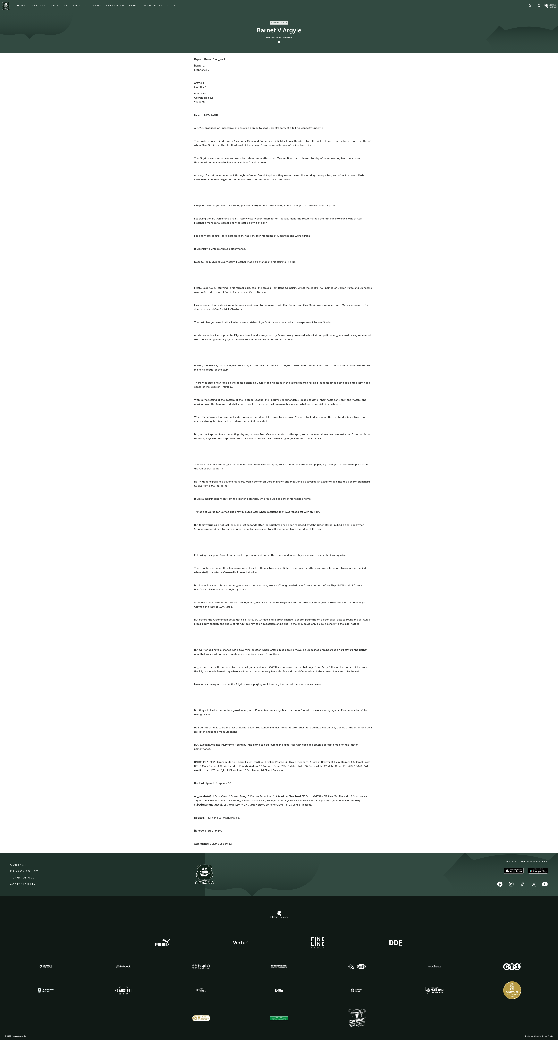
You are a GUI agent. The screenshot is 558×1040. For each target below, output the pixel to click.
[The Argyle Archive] (279, 1018)
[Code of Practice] (512, 990)
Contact (18, 864)
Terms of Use (22, 877)
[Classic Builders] (279, 915)
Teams (96, 6)
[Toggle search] (539, 6)
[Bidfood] (201, 990)
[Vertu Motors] (240, 942)
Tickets (79, 6)
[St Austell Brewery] (124, 990)
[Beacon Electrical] (46, 966)
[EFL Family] (201, 1018)
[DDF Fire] (396, 943)
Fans (133, 6)
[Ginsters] (357, 966)
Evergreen (115, 6)
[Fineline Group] (318, 943)
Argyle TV (59, 6)
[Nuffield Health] (357, 990)
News (21, 6)
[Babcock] (124, 966)
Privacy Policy (24, 871)
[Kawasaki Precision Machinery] (279, 966)
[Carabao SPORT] (357, 1018)
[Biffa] (279, 990)
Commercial (152, 6)
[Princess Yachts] (434, 966)
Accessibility (23, 884)
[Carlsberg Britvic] (46, 990)
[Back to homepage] (6, 6)
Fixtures (38, 6)
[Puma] (162, 943)
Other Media (547, 1036)
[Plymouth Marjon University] (434, 990)
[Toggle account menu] (529, 6)
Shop (172, 6)
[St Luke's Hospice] (201, 966)
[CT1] (512, 966)
